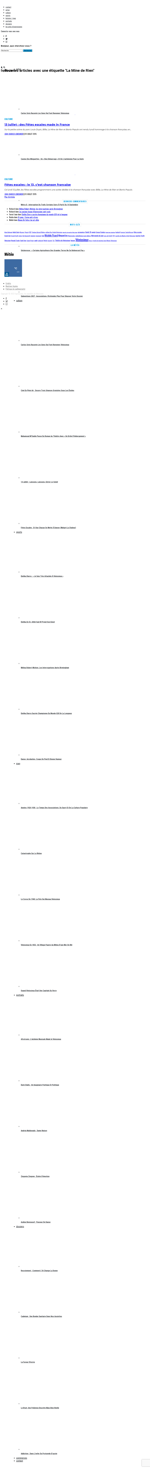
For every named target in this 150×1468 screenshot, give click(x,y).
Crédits (8, 283)
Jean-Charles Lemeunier (13, 134)
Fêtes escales (138, 232)
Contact (8, 7)
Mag (18, 763)
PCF (114, 236)
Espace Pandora (100, 232)
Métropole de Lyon (97, 235)
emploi (94, 232)
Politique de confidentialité (15, 289)
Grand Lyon (7, 236)
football (118, 232)
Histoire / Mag (11, 18)
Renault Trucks (15, 240)
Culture (8, 13)
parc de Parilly (108, 236)
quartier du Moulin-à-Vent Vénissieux (125, 236)
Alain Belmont (8, 232)
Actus (8, 10)
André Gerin (16, 232)
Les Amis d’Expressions (14, 27)
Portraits (9, 21)
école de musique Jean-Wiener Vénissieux (105, 241)
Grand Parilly (14, 236)
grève (20, 236)
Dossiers (9, 24)
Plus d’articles (9, 197)
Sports (8, 15)
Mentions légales (12, 286)
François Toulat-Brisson (126, 232)
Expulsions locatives (110, 232)
